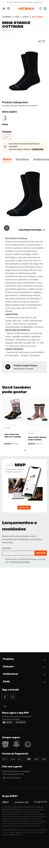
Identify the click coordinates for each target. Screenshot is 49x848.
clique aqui (38, 149)
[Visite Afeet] (6, 803)
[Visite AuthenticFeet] (21, 802)
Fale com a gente (12, 766)
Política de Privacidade (20, 562)
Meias (17, 17)
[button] (7, 8)
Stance (25, 17)
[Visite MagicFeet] (40, 803)
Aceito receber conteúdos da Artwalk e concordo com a (25, 560)
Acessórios (6, 17)
